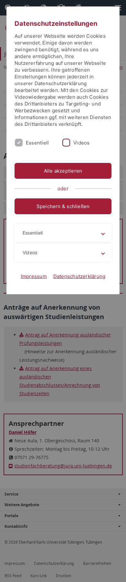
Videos (81, 143)
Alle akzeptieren (63, 171)
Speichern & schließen (63, 206)
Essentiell (37, 143)
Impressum (34, 276)
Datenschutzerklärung (79, 276)
